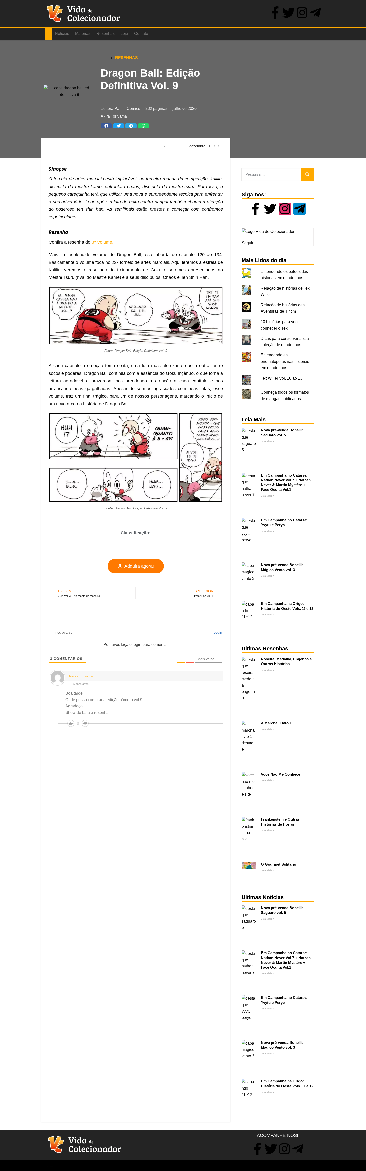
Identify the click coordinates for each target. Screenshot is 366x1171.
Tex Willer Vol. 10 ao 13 (281, 378)
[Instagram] (302, 12)
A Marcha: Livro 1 (276, 723)
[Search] (307, 174)
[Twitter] (288, 12)
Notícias (62, 33)
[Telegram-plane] (315, 12)
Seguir (247, 243)
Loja (124, 33)
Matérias (82, 33)
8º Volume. (102, 242)
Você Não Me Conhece (280, 774)
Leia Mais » (267, 441)
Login (217, 632)
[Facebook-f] (275, 12)
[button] (106, 125)
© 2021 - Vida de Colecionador (65, 1165)
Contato (141, 33)
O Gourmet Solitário (278, 864)
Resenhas (105, 33)
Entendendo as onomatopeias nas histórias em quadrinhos (285, 361)
